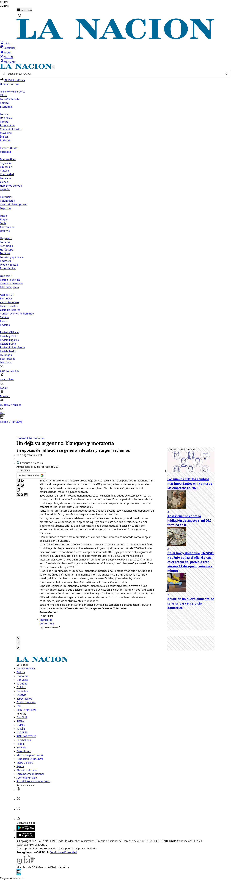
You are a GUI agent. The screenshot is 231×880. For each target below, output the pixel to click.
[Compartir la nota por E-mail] (26, 495)
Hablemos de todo (11, 185)
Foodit (7, 52)
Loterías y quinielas (11, 257)
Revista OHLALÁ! (9, 332)
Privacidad (70, 852)
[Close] (18, 638)
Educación (6, 167)
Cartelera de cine (10, 279)
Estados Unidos (9, 148)
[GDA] (25, 863)
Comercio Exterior (11, 129)
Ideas (3, 321)
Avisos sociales (9, 306)
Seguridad (6, 163)
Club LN (8, 57)
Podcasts (5, 261)
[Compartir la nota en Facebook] (18, 495)
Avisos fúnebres (9, 302)
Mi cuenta (10, 62)
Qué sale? (5, 276)
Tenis (3, 223)
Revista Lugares (9, 340)
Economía (37, 438)
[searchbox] (114, 74)
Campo (4, 121)
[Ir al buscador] (19, 15)
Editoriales (6, 197)
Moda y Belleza (9, 264)
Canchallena (7, 227)
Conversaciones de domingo (17, 313)
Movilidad (6, 133)
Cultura (4, 170)
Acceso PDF (7, 294)
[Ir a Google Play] (25, 830)
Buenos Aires (8, 159)
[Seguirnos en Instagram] (18, 809)
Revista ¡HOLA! (8, 336)
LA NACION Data (9, 99)
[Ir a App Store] (25, 837)
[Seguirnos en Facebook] (18, 790)
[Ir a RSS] (18, 819)
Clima (3, 95)
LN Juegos (6, 238)
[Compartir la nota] (18, 485)
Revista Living (8, 343)
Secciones (10, 48)
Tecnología (6, 246)
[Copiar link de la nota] (18, 490)
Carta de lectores (10, 310)
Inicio (7, 43)
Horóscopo (6, 249)
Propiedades (7, 125)
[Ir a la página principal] (115, 38)
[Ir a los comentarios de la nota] (22, 481)
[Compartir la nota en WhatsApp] (22, 485)
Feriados (5, 253)
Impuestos (46, 619)
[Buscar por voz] (226, 74)
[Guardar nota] (18, 481)
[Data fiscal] (18, 874)
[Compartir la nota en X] (22, 495)
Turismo (5, 242)
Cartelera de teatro (11, 283)
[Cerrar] (53, 67)
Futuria (4, 114)
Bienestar (5, 178)
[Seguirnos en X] (18, 799)
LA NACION (23, 438)
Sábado (4, 317)
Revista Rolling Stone (12, 347)
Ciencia (4, 182)
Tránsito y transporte (12, 91)
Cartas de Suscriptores (13, 204)
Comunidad (7, 174)
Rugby (4, 219)
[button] (115, 244)
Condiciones (57, 852)
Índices (4, 136)
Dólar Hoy (6, 118)
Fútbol (4, 215)
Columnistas (7, 200)
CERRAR (4, 2)
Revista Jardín (8, 351)
